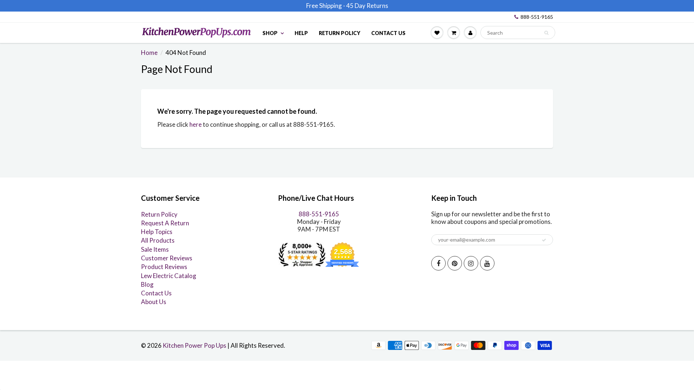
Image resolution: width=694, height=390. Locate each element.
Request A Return (165, 223)
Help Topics (156, 231)
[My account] (470, 32)
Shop (270, 33)
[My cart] (453, 32)
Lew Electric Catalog (168, 276)
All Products (158, 240)
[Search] (546, 33)
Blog (147, 284)
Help (301, 33)
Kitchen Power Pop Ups (194, 345)
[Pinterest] (454, 263)
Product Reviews (164, 266)
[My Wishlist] (437, 32)
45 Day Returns (367, 5)
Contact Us (388, 33)
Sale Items (155, 249)
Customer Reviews (166, 258)
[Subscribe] (544, 240)
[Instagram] (471, 263)
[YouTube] (487, 263)
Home (149, 52)
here (195, 124)
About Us (153, 302)
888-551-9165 (536, 17)
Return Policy (339, 33)
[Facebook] (438, 263)
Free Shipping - (325, 5)
